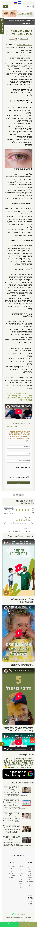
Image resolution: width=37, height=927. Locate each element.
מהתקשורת (11, 871)
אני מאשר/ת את (18, 477)
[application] (18, 742)
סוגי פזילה (29, 884)
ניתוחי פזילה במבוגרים (30, 879)
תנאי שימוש (19, 921)
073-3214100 (18, 914)
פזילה (29, 865)
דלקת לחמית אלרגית (24, 44)
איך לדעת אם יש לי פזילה (11, 814)
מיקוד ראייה (21, 865)
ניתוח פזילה (29, 868)
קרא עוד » (9, 796)
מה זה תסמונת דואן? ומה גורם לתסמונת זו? (11, 801)
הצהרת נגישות (25, 921)
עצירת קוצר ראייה (21, 875)
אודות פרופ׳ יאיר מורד (11, 866)
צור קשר (11, 877)
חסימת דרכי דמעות (21, 885)
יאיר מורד (11, 39)
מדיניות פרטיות (12, 921)
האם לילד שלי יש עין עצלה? (11, 788)
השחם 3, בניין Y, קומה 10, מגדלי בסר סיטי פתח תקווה (18, 917)
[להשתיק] (8, 749)
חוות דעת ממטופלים (11, 874)
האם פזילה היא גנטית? (11, 826)
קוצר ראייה (21, 870)
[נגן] (32, 749)
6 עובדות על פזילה (12, 426)
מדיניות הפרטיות (14, 477)
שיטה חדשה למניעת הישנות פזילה (20, 423)
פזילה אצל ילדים (29, 873)
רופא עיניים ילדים (30, 903)
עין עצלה (20, 880)
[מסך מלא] (5, 749)
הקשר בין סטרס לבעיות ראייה (11, 838)
